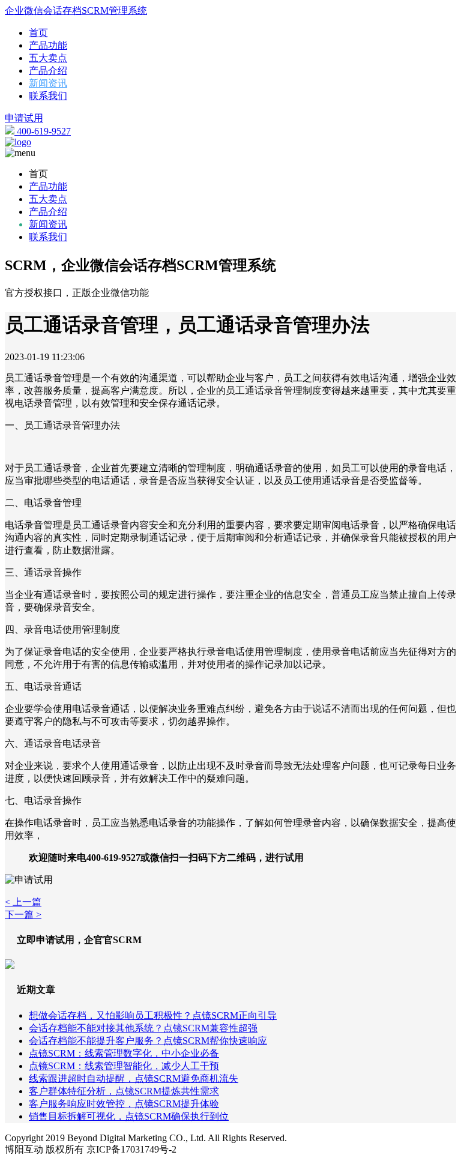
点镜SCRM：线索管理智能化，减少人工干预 (124, 1066)
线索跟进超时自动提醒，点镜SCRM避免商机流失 (133, 1078)
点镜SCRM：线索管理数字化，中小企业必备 (124, 1053)
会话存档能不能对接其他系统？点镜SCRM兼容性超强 (143, 1028)
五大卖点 (48, 58)
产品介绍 (48, 70)
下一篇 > (23, 914)
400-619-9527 (42, 131)
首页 (38, 33)
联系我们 (48, 96)
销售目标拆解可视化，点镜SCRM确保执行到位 (129, 1116)
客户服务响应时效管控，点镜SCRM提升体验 (124, 1104)
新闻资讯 (48, 83)
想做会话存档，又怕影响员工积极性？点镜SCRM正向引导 (153, 1015)
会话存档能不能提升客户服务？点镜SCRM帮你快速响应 (148, 1041)
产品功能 (48, 45)
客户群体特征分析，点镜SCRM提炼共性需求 (124, 1091)
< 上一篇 (23, 902)
